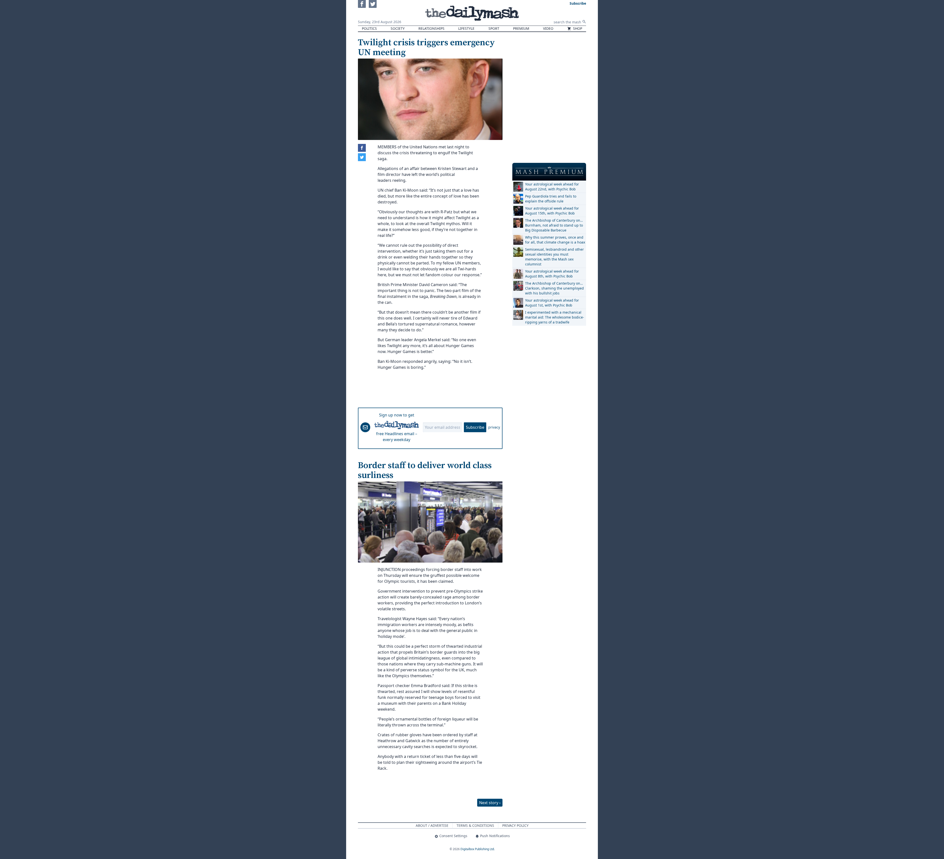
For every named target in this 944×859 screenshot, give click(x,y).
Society (398, 28)
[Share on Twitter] (362, 157)
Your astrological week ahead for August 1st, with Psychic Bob (552, 302)
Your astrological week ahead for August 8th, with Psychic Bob (552, 273)
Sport (493, 28)
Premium (521, 28)
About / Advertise (432, 825)
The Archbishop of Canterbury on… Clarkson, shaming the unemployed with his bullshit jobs (554, 288)
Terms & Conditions (475, 825)
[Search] (584, 22)
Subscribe (475, 427)
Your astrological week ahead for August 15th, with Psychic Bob (552, 210)
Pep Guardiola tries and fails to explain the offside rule (550, 198)
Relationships (431, 28)
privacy (494, 427)
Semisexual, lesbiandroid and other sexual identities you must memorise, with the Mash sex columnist (554, 256)
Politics (369, 28)
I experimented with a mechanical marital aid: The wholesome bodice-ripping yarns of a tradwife (554, 317)
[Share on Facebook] (362, 148)
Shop (577, 28)
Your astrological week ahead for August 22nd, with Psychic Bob (552, 186)
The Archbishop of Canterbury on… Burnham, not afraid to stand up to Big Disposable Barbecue (554, 225)
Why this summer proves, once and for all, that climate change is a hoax (555, 240)
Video (548, 28)
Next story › (490, 802)
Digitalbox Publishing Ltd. (477, 849)
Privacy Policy (515, 825)
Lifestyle (466, 28)
